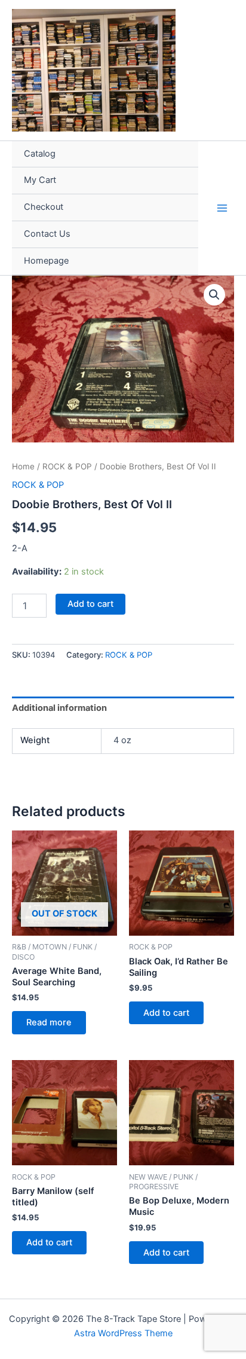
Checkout (43, 206)
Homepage (46, 260)
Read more (49, 1022)
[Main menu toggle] (222, 207)
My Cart (40, 180)
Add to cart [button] (166, 1012)
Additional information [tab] (59, 708)
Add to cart (90, 603)
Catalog (40, 153)
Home (23, 466)
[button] (214, 295)
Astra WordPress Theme (123, 1333)
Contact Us (47, 233)
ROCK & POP (67, 466)
